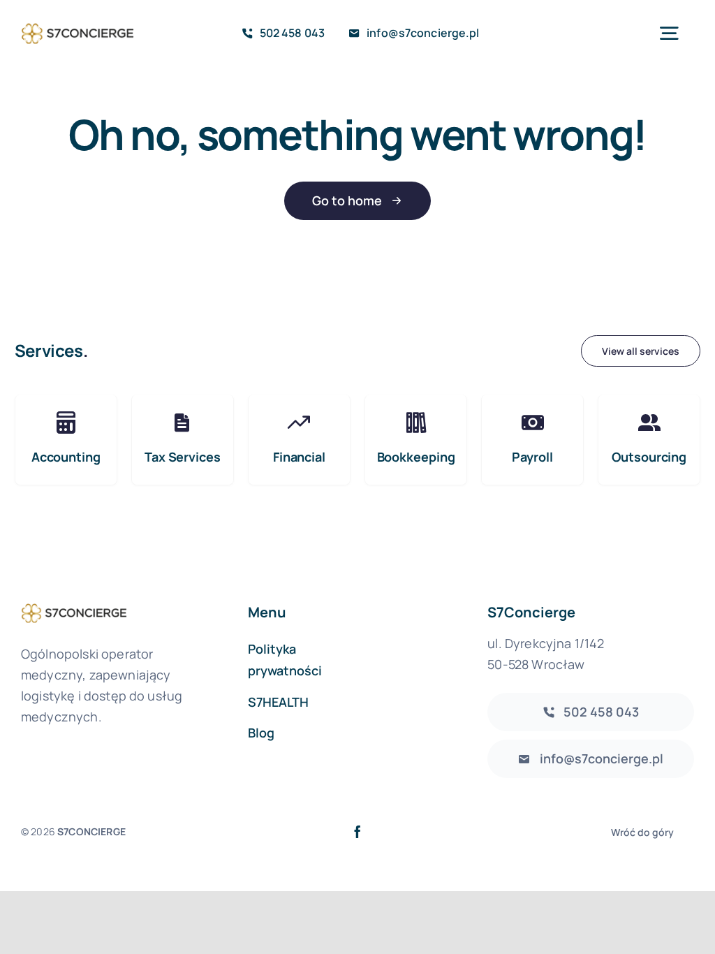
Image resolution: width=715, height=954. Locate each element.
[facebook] (357, 831)
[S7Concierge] (77, 23)
